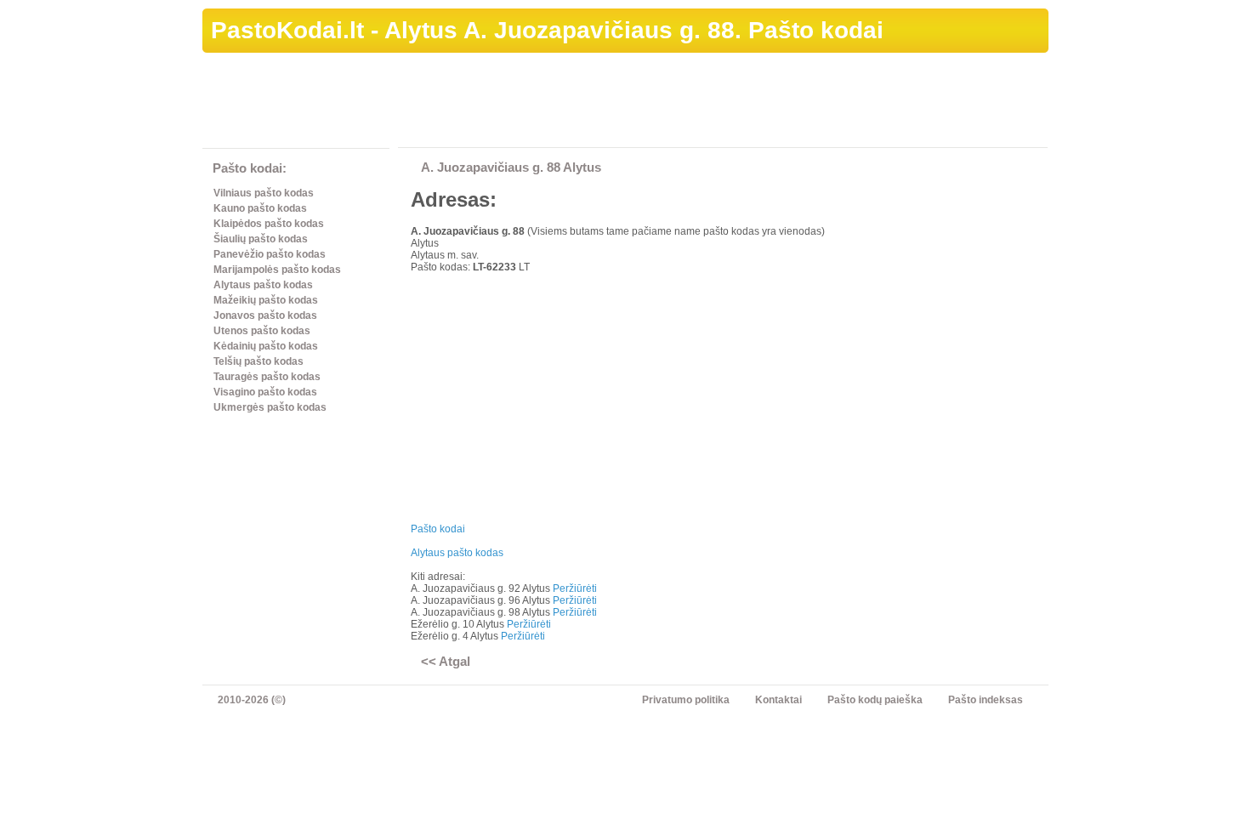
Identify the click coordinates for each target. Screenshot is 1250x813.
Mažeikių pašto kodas (265, 300)
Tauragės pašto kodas (267, 377)
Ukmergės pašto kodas (270, 407)
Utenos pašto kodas (261, 331)
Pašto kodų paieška (875, 700)
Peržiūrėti (575, 588)
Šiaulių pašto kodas (260, 239)
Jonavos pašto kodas (265, 315)
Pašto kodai (438, 529)
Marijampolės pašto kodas (277, 270)
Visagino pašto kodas (265, 392)
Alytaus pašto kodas (263, 285)
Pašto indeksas (985, 700)
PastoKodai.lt (287, 30)
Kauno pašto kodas (260, 208)
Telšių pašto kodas (258, 361)
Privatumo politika (686, 700)
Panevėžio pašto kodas (269, 254)
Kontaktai (778, 700)
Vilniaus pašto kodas (263, 193)
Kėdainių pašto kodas (265, 346)
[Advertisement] (738, 103)
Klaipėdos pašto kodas (268, 224)
